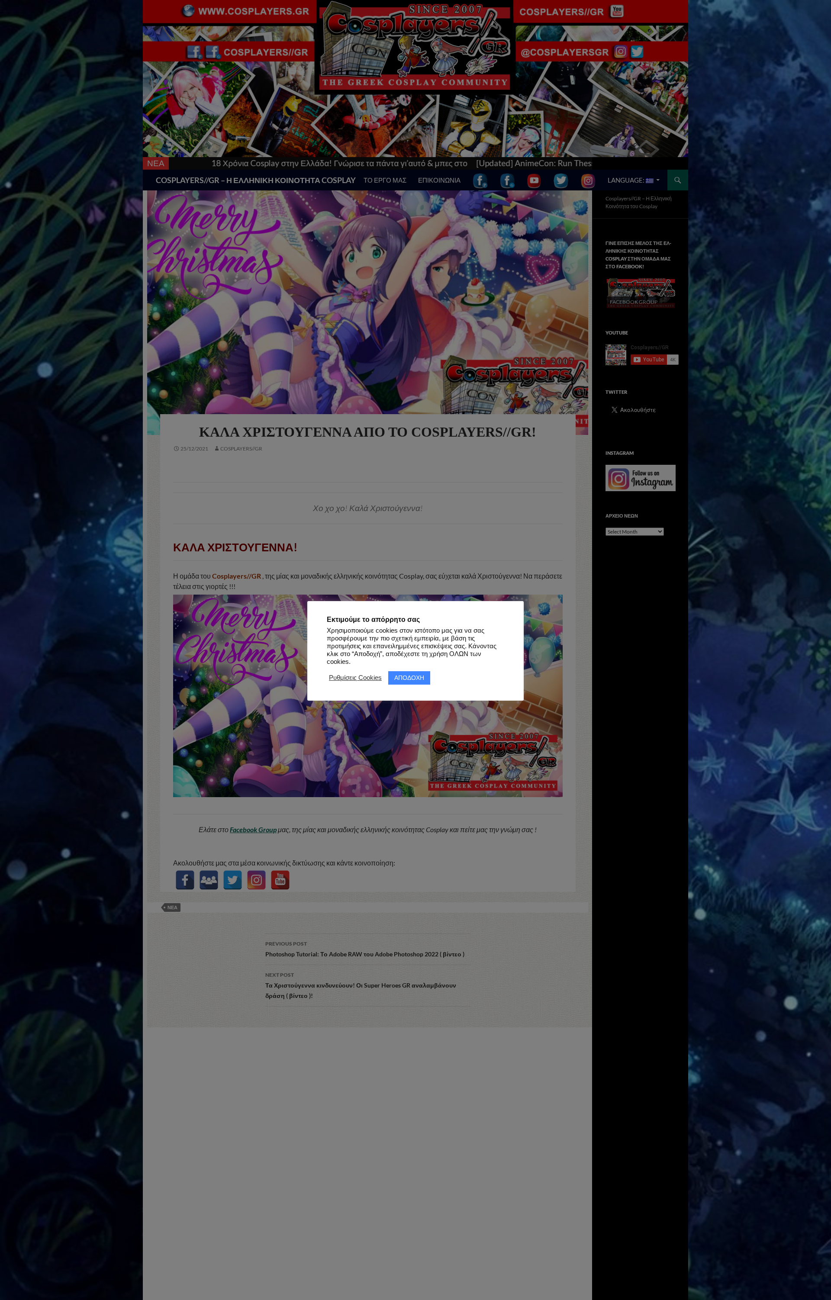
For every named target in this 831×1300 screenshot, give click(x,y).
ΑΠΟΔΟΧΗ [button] (409, 677)
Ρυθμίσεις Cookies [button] (355, 677)
